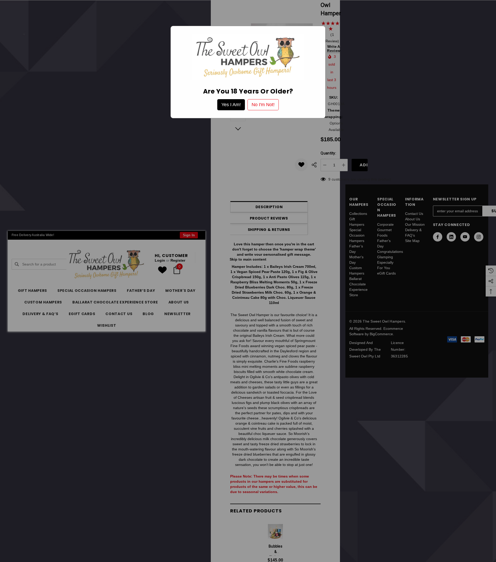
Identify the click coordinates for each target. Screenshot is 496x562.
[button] (231, 104)
